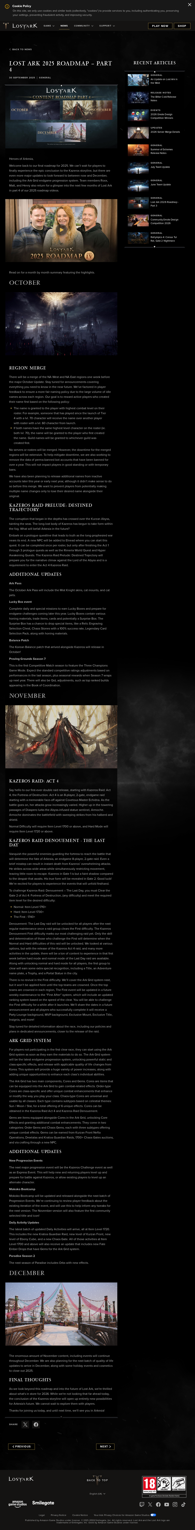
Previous (23, 1446)
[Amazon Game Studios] (18, 1504)
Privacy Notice (58, 1515)
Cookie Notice (80, 1515)
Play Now (160, 26)
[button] (61, 117)
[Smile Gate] (43, 1504)
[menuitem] (49, 26)
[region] (154, 159)
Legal (42, 1515)
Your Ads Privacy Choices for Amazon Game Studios (122, 1515)
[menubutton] (97, 1494)
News (64, 26)
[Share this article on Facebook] (36, 1424)
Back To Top (97, 1480)
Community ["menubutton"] (82, 26)
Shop (182, 26)
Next (104, 1446)
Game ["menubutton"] (47, 26)
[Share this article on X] (25, 1424)
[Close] (189, 5)
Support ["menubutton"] (105, 26)
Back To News (22, 49)
